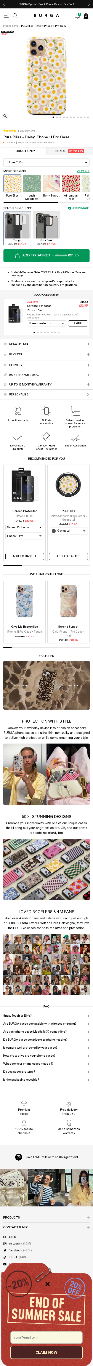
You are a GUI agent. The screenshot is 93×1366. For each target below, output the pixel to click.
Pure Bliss (68, 511)
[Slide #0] (53, 117)
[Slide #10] (88, 117)
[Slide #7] (78, 117)
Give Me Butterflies (24, 626)
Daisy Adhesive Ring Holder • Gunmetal (68, 518)
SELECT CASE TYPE (17, 208)
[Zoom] (5, 116)
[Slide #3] (64, 117)
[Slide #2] (60, 117)
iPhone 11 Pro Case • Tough (24, 631)
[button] (19, 131)
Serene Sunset (68, 626)
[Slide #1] (57, 117)
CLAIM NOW (46, 1352)
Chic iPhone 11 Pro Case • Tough (68, 633)
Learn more (81, 208)
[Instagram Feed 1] (46, 1187)
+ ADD (78, 323)
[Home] (46, 16)
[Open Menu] (6, 15)
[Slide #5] (71, 117)
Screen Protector (25, 511)
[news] (77, 15)
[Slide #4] (67, 117)
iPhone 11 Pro (10, 26)
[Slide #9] (84, 117)
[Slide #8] (81, 117)
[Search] (15, 15)
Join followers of (52, 1157)
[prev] (4, 4)
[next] (89, 4)
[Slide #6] (74, 117)
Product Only (23, 151)
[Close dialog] (47, 1284)
